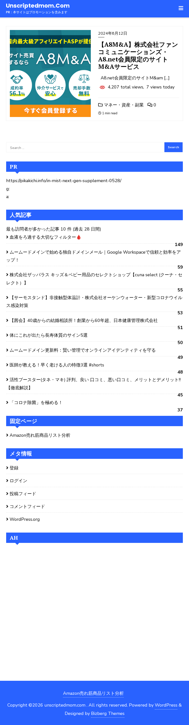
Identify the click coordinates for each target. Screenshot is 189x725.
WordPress (166, 705)
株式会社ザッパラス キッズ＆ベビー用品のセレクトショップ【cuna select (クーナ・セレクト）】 (94, 279)
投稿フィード (23, 494)
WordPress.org (25, 519)
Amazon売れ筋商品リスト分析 (40, 435)
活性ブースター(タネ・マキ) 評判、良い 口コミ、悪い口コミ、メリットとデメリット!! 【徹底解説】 (93, 384)
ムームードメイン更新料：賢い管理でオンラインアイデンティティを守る (83, 350)
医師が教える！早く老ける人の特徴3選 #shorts (57, 365)
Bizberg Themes (108, 713)
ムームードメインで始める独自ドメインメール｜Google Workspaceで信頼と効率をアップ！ (93, 256)
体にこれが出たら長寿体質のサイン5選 (49, 335)
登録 (14, 468)
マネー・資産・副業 (123, 105)
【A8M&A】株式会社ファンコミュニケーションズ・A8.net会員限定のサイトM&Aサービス (138, 55)
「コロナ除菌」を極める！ (36, 403)
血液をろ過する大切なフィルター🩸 (45, 237)
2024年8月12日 (112, 33)
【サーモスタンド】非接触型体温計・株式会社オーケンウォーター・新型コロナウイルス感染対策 (94, 301)
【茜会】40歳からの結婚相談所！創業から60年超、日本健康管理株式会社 (84, 320)
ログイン (18, 481)
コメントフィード (27, 506)
